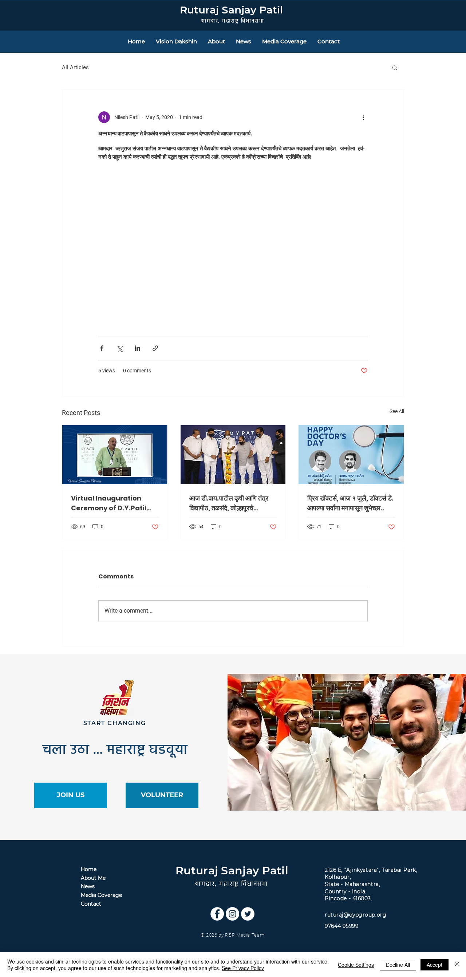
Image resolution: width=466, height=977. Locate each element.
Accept (434, 964)
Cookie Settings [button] (356, 964)
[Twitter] (247, 914)
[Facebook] (217, 914)
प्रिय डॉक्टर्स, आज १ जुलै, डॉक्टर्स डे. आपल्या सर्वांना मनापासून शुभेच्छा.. (350, 503)
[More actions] (363, 117)
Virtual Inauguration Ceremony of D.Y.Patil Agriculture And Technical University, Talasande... (108, 503)
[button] (394, 67)
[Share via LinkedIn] (137, 348)
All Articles (75, 67)
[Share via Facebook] (101, 348)
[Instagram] (232, 914)
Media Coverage (101, 895)
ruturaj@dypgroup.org (355, 914)
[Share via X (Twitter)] (119, 348)
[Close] (457, 964)
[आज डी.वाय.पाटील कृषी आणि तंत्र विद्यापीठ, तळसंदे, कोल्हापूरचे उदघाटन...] (233, 454)
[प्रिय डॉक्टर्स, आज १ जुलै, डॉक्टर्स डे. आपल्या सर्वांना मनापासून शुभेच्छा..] (351, 454)
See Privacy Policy (243, 968)
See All (397, 411)
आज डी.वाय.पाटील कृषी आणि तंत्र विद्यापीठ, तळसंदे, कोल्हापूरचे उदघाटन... (228, 503)
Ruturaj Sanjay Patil (231, 10)
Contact (91, 904)
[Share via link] (155, 348)
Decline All (398, 964)
